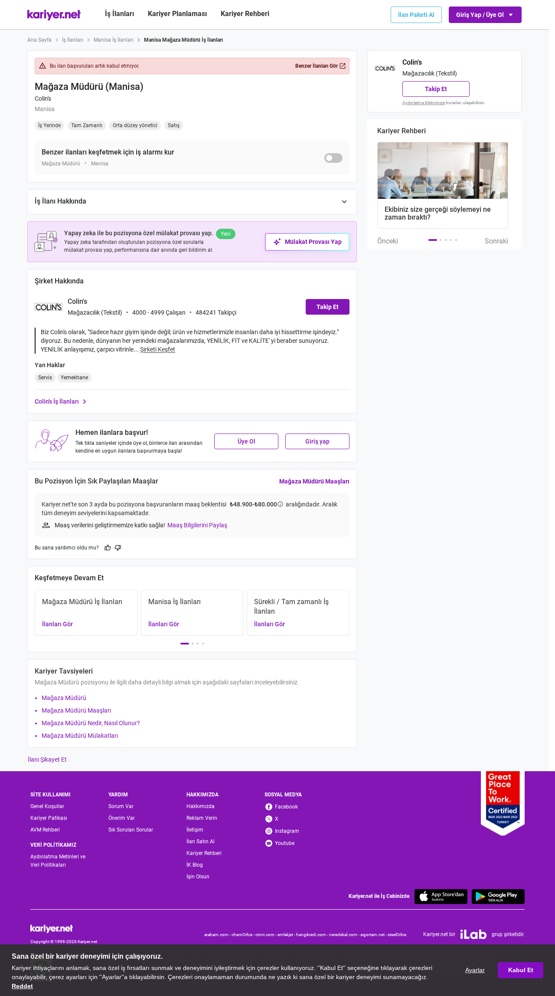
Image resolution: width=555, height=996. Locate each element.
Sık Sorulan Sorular (130, 830)
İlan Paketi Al (416, 14)
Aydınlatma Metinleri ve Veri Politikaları (57, 861)
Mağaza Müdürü (64, 697)
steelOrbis (397, 934)
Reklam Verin (201, 818)
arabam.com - (218, 934)
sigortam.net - (374, 934)
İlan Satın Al (200, 841)
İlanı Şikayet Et (47, 759)
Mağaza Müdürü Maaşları (314, 481)
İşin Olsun (197, 877)
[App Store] (441, 896)
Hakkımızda (200, 806)
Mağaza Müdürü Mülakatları (80, 735)
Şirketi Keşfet (157, 349)
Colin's (43, 98)
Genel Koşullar (47, 806)
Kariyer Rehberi (204, 853)
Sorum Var (121, 806)
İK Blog (194, 865)
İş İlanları (119, 14)
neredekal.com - (344, 934)
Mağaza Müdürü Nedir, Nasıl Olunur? (91, 723)
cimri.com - (266, 934)
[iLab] (473, 934)
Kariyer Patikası (48, 818)
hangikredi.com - (312, 934)
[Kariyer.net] (63, 928)
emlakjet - (287, 934)
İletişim (194, 830)
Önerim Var (121, 818)
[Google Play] (498, 896)
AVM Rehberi (45, 830)
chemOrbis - (243, 934)
